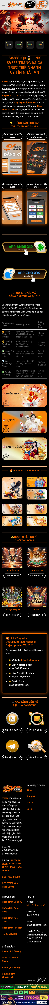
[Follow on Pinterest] (39, 980)
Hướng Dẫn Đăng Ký (12, 902)
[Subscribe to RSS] (44, 980)
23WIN (5, 867)
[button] (2, 43)
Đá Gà (30, 790)
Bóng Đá (31, 796)
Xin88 (18, 863)
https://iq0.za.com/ (36, 905)
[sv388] (15, 5)
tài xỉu (13, 867)
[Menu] (3, 4)
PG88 (11, 863)
